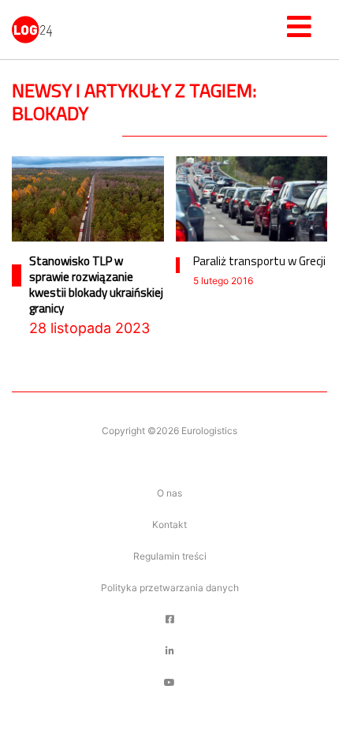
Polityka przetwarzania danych (170, 588)
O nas (169, 493)
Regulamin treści (170, 556)
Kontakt (169, 524)
